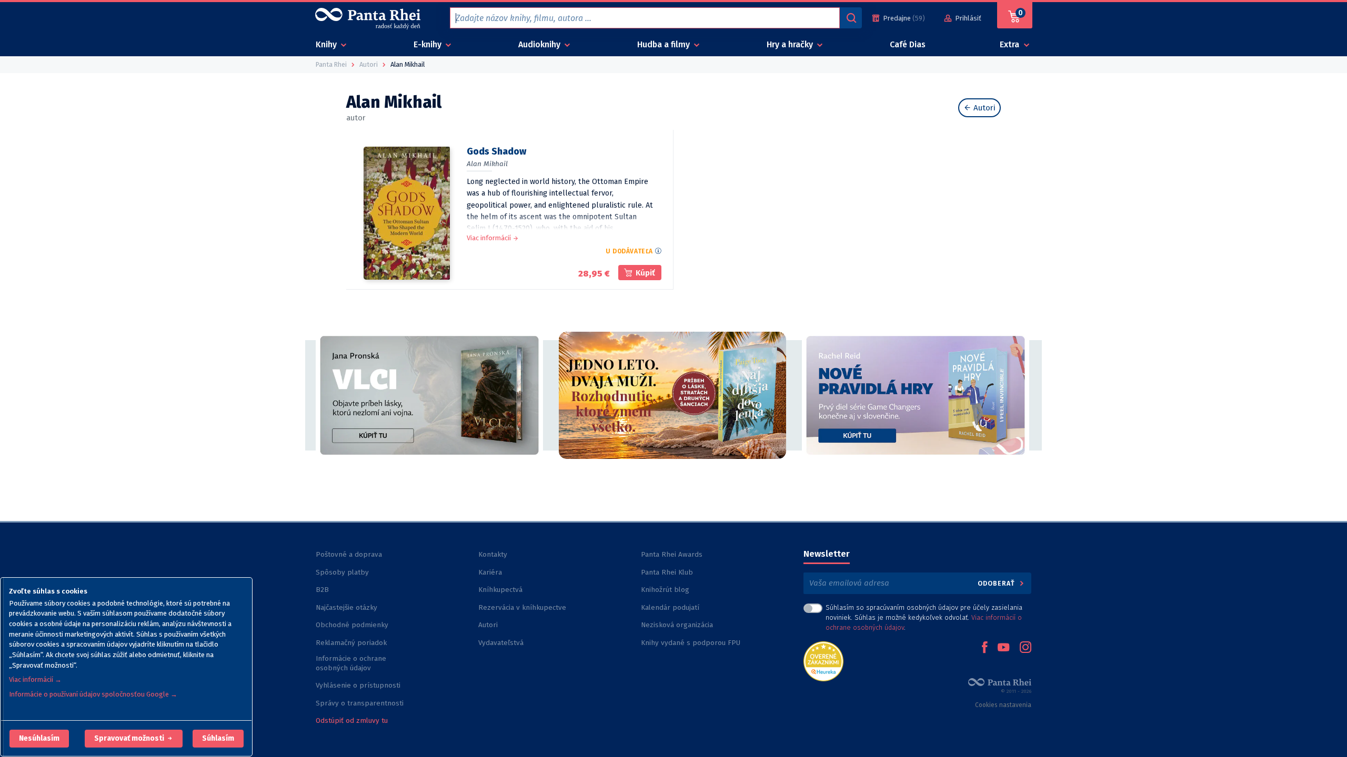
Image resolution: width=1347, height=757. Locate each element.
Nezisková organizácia (677, 624)
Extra (1010, 44)
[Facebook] (984, 648)
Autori (983, 107)
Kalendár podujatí (670, 607)
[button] (39, 739)
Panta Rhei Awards (671, 554)
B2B (322, 589)
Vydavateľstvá (501, 642)
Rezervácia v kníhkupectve (522, 607)
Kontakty (492, 554)
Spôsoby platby (342, 572)
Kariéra (490, 572)
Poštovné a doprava (349, 554)
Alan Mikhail (487, 163)
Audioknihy (540, 44)
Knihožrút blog (665, 589)
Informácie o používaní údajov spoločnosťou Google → (93, 694)
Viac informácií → (35, 679)
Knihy (327, 44)
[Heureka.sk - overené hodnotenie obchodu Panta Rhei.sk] (823, 661)
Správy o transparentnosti (361, 703)
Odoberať (997, 583)
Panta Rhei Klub (667, 572)
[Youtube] (1003, 648)
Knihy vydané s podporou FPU (690, 642)
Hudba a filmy (664, 44)
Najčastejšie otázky (346, 607)
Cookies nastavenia (1003, 705)
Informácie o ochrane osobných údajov (351, 663)
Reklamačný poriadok (351, 642)
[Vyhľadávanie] (851, 17)
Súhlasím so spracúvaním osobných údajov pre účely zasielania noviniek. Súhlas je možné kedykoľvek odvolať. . (924, 617)
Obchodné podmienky (352, 624)
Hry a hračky (791, 44)
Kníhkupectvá (500, 589)
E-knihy (429, 44)
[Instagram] (1025, 648)
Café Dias (908, 44)
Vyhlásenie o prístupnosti (358, 685)
